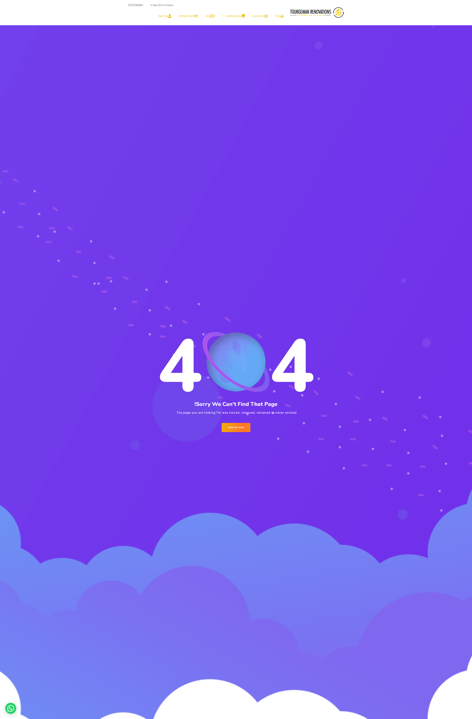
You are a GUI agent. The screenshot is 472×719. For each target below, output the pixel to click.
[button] (232, 16)
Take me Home (236, 427)
